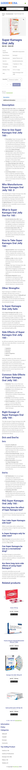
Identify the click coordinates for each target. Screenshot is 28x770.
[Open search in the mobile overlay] (16, 8)
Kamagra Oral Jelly (7, 756)
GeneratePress (18, 720)
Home (3, 13)
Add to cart (16, 84)
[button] (2, 8)
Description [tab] (6, 97)
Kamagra (4, 740)
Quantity (5, 79)
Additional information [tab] (9, 100)
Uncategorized (9, 13)
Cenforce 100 (5, 750)
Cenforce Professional (8, 753)
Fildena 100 (5, 760)
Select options (14, 614)
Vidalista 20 (5, 763)
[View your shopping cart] (25, 3)
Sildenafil (4, 733)
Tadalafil (4, 737)
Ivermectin (5, 743)
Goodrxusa (16, 766)
